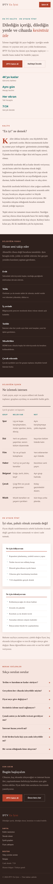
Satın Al (45, 4)
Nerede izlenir (7, 836)
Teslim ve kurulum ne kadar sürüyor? (20, 682)
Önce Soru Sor (34, 797)
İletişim (5, 859)
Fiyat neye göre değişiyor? (15, 699)
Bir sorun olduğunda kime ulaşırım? (19, 749)
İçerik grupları (7, 840)
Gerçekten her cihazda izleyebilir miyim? (22, 691)
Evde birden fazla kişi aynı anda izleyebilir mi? (22, 739)
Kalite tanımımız (8, 832)
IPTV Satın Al (12, 64)
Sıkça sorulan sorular (10, 855)
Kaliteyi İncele (35, 63)
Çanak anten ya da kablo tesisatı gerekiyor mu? (22, 718)
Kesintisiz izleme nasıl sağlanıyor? (18, 707)
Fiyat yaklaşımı (8, 845)
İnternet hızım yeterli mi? (14, 728)
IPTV (10, 4)
